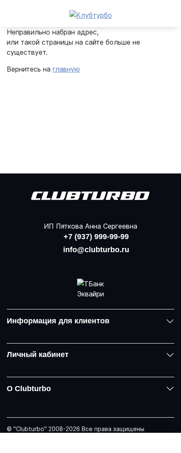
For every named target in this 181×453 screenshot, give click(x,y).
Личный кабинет (38, 354)
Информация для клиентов (58, 321)
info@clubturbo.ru (96, 249)
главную (66, 69)
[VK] (68, 263)
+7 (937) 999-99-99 (96, 236)
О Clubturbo (29, 388)
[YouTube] (90, 263)
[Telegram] (112, 263)
